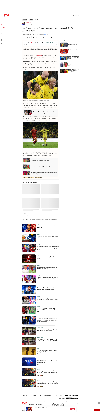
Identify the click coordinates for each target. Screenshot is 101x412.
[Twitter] (75, 396)
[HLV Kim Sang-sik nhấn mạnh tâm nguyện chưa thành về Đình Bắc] (29, 269)
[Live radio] (6, 27)
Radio (38, 348)
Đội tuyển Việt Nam (31, 177)
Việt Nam (39, 55)
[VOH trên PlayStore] (75, 398)
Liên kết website (47, 395)
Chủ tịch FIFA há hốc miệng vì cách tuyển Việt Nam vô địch (73, 64)
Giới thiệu (23, 408)
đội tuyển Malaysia (39, 177)
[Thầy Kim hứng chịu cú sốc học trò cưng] (26, 167)
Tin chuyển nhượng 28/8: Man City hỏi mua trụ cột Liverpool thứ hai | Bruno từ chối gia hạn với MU (48, 248)
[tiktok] (67, 396)
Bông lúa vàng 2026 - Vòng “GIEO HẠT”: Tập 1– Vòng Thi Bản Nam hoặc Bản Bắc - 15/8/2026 (48, 340)
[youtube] (66, 396)
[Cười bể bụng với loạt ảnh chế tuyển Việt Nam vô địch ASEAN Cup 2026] (64, 71)
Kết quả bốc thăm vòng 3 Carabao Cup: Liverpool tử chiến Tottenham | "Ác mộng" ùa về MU (47, 310)
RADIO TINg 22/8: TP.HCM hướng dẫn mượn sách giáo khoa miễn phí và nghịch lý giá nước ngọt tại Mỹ (47, 383)
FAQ (41, 396)
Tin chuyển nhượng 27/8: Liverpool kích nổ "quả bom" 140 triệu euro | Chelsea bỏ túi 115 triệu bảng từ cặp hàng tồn (47, 320)
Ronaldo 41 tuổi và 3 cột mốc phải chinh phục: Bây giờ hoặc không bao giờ (39, 219)
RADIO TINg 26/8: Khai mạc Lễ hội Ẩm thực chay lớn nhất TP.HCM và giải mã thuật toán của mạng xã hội (47, 372)
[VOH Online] (25, 403)
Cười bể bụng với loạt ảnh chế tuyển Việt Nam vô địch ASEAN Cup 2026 (73, 70)
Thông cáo (34, 396)
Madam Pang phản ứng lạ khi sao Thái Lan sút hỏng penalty (73, 57)
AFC (24, 177)
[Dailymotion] (77, 396)
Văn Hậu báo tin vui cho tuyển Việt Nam (40, 160)
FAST (96, 410)
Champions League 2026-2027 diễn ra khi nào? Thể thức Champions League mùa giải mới (47, 278)
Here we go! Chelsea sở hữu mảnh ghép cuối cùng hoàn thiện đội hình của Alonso (47, 288)
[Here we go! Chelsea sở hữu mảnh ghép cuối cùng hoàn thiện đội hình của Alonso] (29, 289)
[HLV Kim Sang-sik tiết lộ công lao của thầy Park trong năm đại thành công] (26, 173)
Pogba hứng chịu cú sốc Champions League (32, 215)
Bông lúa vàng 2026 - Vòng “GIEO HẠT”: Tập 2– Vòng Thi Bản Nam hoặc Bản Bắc (48, 329)
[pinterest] (69, 396)
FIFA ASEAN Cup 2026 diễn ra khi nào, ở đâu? (72, 44)
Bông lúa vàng (40, 327)
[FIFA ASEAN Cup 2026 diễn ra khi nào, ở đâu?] (64, 45)
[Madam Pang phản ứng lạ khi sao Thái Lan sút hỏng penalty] (64, 58)
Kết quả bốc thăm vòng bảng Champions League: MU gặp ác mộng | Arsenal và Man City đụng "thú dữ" (48, 299)
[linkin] (70, 396)
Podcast (38, 369)
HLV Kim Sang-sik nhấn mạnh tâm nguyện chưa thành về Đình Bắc (47, 267)
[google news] (72, 396)
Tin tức (25, 19)
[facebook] (29, 37)
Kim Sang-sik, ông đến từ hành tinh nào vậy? (73, 50)
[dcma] (74, 396)
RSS (41, 395)
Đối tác (24, 396)
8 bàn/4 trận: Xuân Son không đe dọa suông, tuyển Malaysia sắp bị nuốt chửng (43, 112)
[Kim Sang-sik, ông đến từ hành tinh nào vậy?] (64, 51)
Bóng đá (36, 19)
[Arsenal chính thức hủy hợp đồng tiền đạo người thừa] (29, 258)
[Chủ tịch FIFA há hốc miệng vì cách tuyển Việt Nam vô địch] (64, 64)
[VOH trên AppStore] (69, 398)
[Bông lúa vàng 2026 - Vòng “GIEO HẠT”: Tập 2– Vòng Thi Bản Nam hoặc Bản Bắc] (29, 331)
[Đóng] (75, 407)
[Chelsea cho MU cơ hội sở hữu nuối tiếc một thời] (29, 238)
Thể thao (31, 19)
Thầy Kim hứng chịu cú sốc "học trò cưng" (40, 166)
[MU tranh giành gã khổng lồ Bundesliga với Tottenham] (29, 228)
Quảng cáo (25, 395)
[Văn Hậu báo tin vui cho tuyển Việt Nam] (26, 160)
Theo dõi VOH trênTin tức (43, 34)
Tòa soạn (34, 395)
